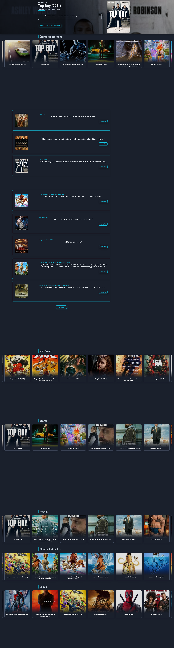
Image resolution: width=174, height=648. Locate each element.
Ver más (103, 121)
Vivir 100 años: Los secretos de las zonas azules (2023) (17, 540)
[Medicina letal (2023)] (129, 435)
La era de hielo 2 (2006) (128, 577)
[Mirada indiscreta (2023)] (156, 526)
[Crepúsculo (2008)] (73, 366)
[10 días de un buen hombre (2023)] (101, 435)
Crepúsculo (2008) (73, 379)
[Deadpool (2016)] (101, 601)
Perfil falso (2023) (156, 449)
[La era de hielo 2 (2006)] (129, 564)
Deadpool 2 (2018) (128, 614)
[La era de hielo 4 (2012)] (73, 564)
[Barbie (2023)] (156, 51)
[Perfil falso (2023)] (156, 435)
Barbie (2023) (156, 64)
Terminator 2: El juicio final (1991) (45, 64)
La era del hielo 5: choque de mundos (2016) (45, 577)
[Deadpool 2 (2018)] (129, 601)
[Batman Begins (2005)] (73, 601)
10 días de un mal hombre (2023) (73, 449)
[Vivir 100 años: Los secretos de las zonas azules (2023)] (17, 526)
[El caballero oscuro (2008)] (156, 601)
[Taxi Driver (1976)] (73, 51)
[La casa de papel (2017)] (129, 366)
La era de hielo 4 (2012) (73, 577)
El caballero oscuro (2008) (156, 614)
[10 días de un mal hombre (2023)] (73, 435)
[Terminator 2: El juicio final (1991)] (45, 51)
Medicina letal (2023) (128, 449)
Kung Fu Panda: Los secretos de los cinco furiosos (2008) (17, 379)
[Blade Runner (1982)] (45, 366)
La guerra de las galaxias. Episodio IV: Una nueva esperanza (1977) (101, 65)
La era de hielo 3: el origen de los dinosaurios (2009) (17, 577)
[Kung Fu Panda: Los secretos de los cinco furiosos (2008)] (17, 366)
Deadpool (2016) (101, 614)
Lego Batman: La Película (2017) (45, 614)
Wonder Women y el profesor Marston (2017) (17, 615)
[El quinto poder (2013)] (156, 366)
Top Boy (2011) (17, 64)
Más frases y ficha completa (50, 25)
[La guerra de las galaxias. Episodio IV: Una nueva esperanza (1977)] (101, 51)
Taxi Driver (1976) (73, 64)
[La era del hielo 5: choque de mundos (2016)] (45, 564)
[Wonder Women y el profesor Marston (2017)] (17, 601)
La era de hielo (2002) (101, 577)
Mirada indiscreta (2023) (156, 539)
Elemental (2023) (128, 64)
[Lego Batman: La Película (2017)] (45, 601)
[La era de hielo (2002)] (101, 564)
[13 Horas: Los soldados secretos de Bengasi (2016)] (101, 366)
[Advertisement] (87, 83)
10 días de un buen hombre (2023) (101, 449)
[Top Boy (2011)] (17, 51)
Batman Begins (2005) (73, 614)
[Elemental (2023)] (129, 51)
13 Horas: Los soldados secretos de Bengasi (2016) (100, 379)
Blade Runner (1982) (45, 379)
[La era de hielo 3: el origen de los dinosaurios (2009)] (17, 564)
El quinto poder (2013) (157, 379)
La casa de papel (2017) (128, 379)
